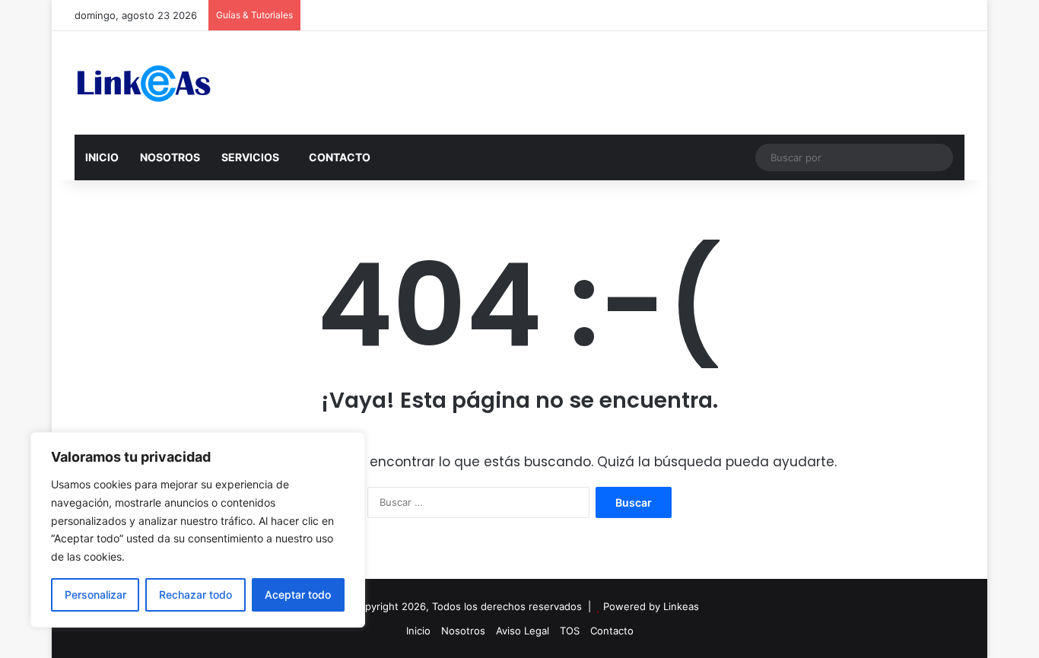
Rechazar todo (195, 594)
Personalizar (95, 594)
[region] (197, 530)
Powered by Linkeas (651, 606)
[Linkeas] (143, 83)
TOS (570, 631)
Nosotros (463, 631)
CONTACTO (339, 157)
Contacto (612, 631)
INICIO (102, 157)
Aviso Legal (522, 631)
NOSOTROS (170, 157)
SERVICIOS (250, 157)
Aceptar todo (298, 594)
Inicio (418, 631)
